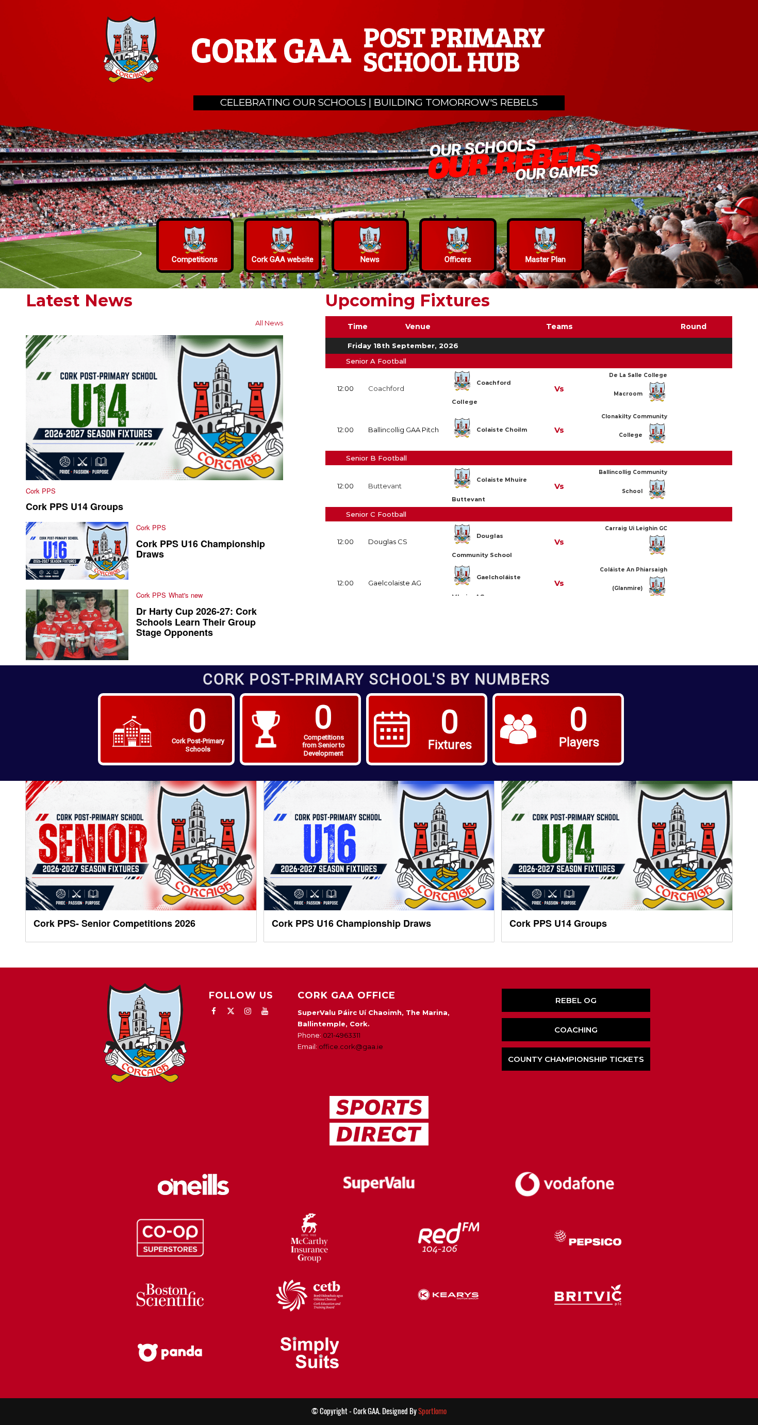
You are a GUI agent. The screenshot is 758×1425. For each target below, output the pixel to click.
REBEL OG (576, 1000)
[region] (379, 144)
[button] (195, 245)
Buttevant (385, 486)
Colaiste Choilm (501, 429)
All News (269, 323)
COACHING (576, 1030)
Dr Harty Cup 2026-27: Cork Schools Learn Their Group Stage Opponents (196, 622)
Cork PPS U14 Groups (74, 506)
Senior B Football (376, 458)
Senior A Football (376, 361)
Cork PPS (41, 491)
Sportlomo (432, 1411)
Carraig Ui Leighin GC (636, 528)
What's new (186, 595)
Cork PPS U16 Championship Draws (200, 549)
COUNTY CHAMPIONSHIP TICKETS (576, 1059)
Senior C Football (376, 514)
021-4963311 (341, 1035)
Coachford (386, 388)
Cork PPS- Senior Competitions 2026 (114, 923)
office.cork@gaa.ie (351, 1046)
